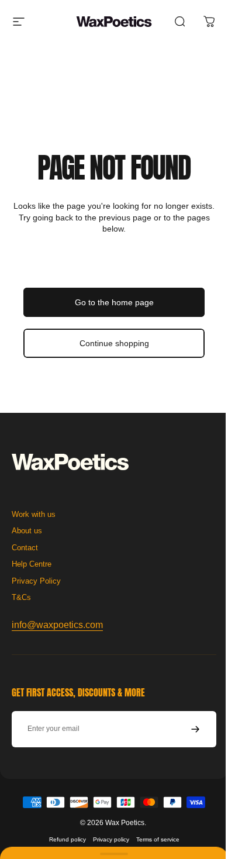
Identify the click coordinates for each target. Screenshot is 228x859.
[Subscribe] (186, 844)
